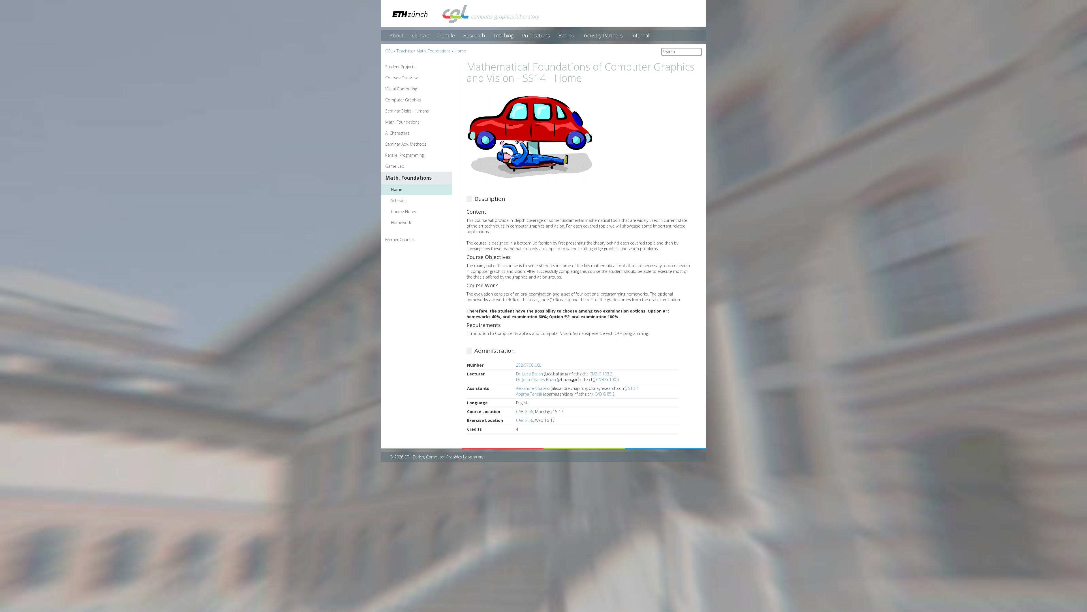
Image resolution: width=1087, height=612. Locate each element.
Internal (640, 35)
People (446, 35)
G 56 (529, 411)
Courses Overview (401, 77)
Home (460, 51)
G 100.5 (612, 379)
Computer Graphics (403, 100)
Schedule (399, 200)
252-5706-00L (528, 365)
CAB (598, 394)
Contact (421, 35)
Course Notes (403, 211)
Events (566, 35)
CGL (389, 51)
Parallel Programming (404, 155)
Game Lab (394, 166)
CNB (593, 374)
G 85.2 (609, 394)
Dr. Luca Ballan (530, 374)
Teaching (503, 35)
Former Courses (400, 239)
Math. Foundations (433, 51)
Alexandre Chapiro (533, 388)
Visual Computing (401, 89)
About (397, 35)
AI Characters (397, 133)
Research (474, 35)
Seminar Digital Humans (407, 111)
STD (631, 388)
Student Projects (400, 66)
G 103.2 (605, 374)
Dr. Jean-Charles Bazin (536, 379)
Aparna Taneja (529, 394)
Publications (536, 35)
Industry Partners (602, 35)
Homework (401, 222)
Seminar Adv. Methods (405, 144)
